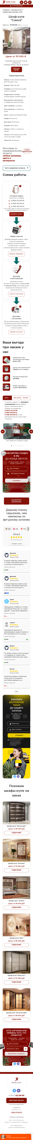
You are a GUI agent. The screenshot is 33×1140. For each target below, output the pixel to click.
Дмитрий (13, 576)
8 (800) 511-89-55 (17, 200)
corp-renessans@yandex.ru (16, 1104)
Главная (6, 10)
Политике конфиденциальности (15, 486)
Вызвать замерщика (16, 254)
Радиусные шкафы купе (12, 12)
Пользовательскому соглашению (15, 487)
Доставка (17, 398)
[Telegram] (14, 776)
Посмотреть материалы (16, 501)
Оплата (25, 398)
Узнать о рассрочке (16, 294)
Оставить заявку (16, 214)
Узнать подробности (27, 150)
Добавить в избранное (16, 1117)
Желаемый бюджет (18, 473)
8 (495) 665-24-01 (17, 203)
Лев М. (12, 599)
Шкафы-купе (17, 10)
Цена (6, 398)
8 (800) (16, 1095)
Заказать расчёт (16, 69)
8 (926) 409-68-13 (17, 206)
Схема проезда (16, 1112)
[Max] (18, 776)
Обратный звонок (16, 1100)
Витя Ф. (12, 669)
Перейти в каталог (16, 332)
